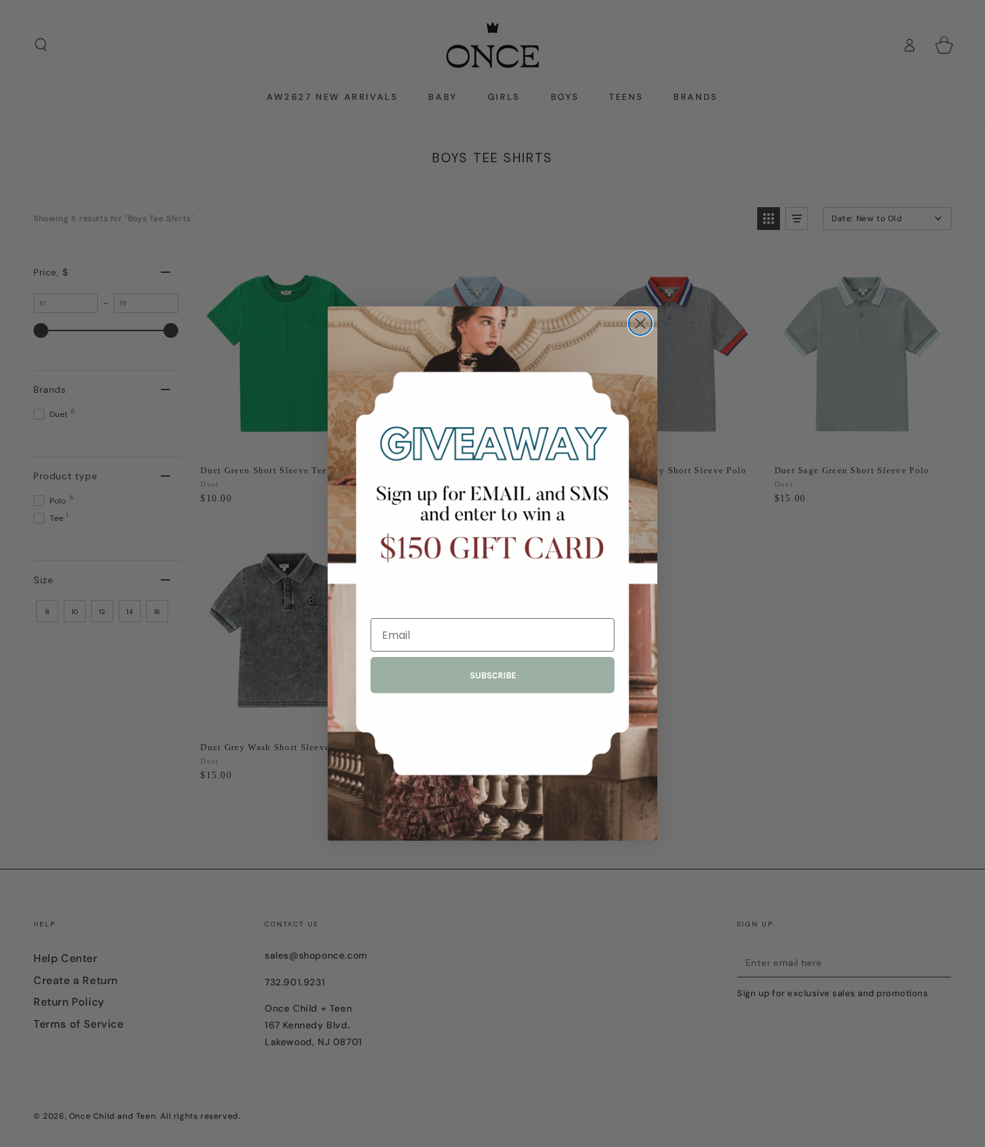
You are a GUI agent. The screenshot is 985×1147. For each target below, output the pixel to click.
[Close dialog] (640, 323)
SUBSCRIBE (493, 675)
